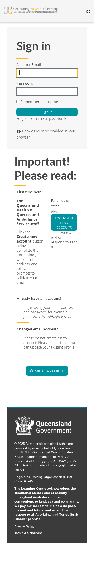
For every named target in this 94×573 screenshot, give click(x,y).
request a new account (64, 222)
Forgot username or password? (41, 118)
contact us (58, 342)
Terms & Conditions (28, 533)
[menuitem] (88, 11)
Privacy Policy (24, 526)
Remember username (39, 101)
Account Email (28, 64)
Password (24, 83)
